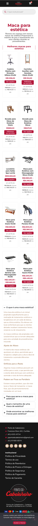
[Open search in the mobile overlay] (19, 12)
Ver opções (10, 82)
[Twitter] (24, 446)
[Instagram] (11, 446)
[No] (34, 519)
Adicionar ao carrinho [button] (27, 82)
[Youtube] (20, 446)
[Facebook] (7, 446)
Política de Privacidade (19, 519)
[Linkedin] (16, 446)
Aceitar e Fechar (19, 523)
